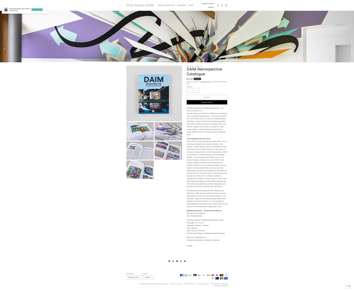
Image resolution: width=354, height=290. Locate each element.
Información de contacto (221, 285)
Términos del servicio (203, 283)
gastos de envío (205, 81)
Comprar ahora (207, 102)
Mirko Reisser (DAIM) (150, 283)
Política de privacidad (176, 283)
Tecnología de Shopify (162, 283)
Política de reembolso (190, 283)
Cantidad (189, 86)
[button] (182, 5)
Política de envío (215, 283)
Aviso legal (225, 283)
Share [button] (190, 246)
